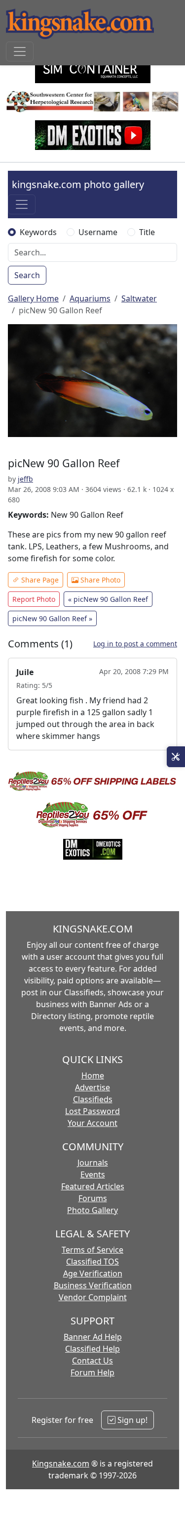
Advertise (92, 1087)
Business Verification (93, 1285)
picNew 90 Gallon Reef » (52, 618)
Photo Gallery (92, 1210)
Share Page (39, 580)
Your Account (92, 1123)
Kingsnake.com (60, 1463)
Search (27, 275)
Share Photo (99, 580)
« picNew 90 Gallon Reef (108, 599)
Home (92, 1075)
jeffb (25, 479)
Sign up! (131, 1420)
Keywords (38, 232)
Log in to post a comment (135, 643)
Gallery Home (33, 298)
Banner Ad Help (93, 1336)
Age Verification (92, 1273)
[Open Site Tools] (176, 756)
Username (97, 232)
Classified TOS (92, 1261)
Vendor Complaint (93, 1297)
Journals (92, 1162)
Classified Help (92, 1348)
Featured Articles (92, 1186)
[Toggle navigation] (20, 51)
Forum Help (92, 1372)
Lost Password (92, 1111)
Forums (92, 1198)
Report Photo (33, 599)
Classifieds (92, 1099)
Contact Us (92, 1360)
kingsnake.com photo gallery (78, 184)
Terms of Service (92, 1249)
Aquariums (90, 298)
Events (92, 1174)
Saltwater (139, 298)
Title (147, 232)
